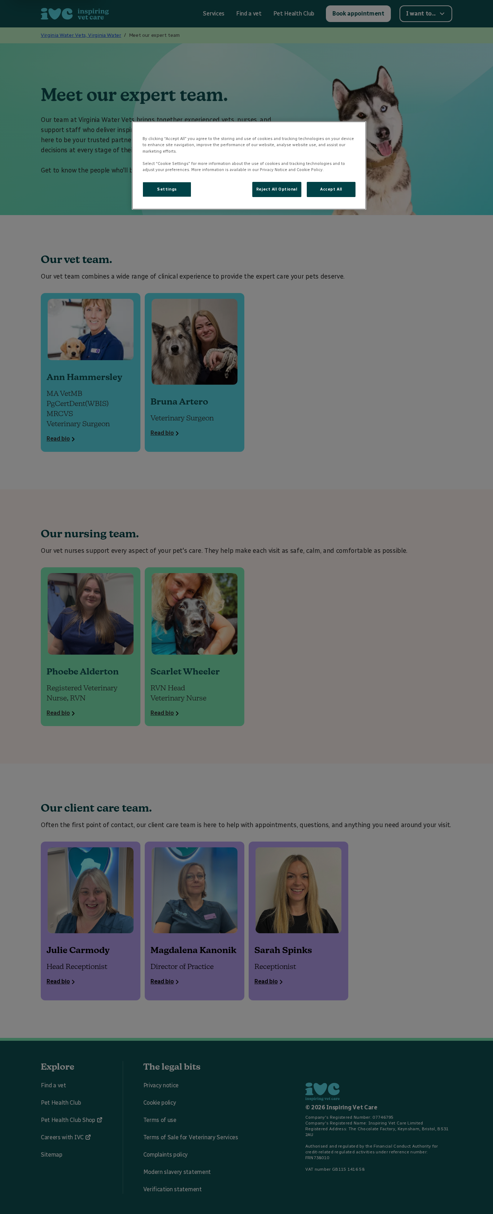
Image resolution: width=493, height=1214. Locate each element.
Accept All (331, 189)
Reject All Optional (276, 189)
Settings (167, 189)
